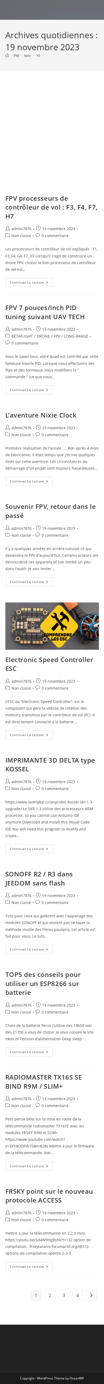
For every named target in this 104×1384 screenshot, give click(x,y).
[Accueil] (7, 55)
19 (38, 55)
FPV (57, 336)
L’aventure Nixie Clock (41, 415)
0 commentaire (55, 235)
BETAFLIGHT (22, 336)
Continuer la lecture (31, 283)
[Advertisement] (52, 139)
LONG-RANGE (76, 336)
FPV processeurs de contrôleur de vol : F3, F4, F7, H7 (51, 207)
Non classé (21, 235)
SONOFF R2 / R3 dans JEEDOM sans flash (39, 878)
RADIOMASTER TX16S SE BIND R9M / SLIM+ (43, 1082)
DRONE (43, 336)
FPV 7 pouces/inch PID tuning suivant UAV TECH (45, 312)
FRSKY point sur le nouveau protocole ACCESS (49, 1196)
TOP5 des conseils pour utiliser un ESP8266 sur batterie (43, 983)
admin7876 (21, 228)
